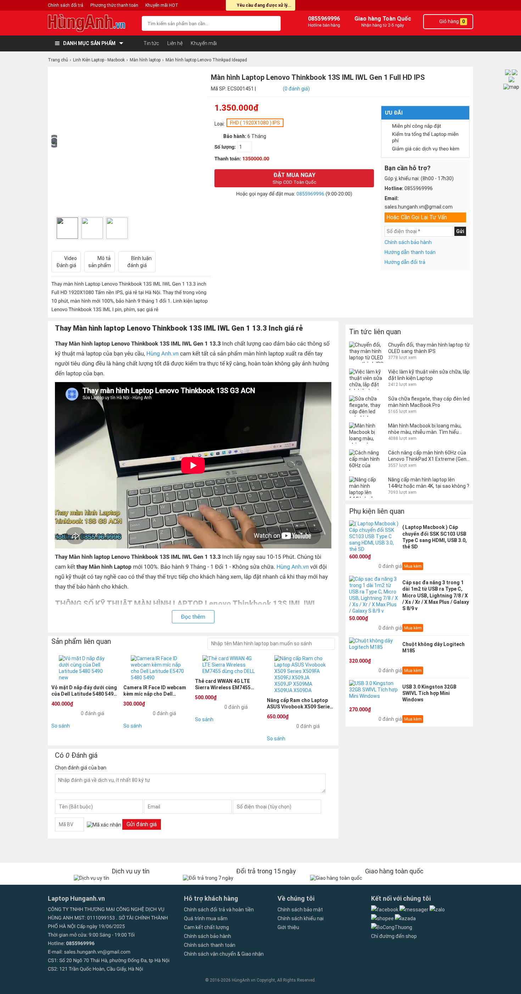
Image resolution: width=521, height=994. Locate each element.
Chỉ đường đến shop (394, 936)
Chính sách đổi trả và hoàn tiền (219, 909)
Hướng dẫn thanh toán (410, 252)
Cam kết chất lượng (206, 927)
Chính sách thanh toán (209, 945)
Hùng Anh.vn (162, 353)
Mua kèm (412, 566)
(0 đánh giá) (296, 89)
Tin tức (151, 43)
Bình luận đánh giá (139, 261)
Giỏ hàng (451, 21)
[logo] (91, 23)
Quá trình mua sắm (206, 918)
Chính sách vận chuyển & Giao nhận (224, 954)
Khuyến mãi (204, 43)
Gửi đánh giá (142, 824)
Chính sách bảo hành (408, 242)
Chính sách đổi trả (65, 5)
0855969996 (310, 194)
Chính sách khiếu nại (301, 918)
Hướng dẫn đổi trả (405, 262)
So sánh (60, 726)
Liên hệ (175, 43)
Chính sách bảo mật (300, 909)
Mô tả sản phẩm (99, 261)
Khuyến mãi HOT (161, 5)
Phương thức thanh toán (114, 5)
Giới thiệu (288, 927)
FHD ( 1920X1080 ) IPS (255, 123)
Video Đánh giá (66, 261)
